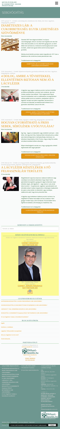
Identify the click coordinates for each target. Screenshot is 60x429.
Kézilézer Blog (5, 422)
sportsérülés (49, 120)
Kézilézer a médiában (7, 327)
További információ (42, 425)
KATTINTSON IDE (30, 245)
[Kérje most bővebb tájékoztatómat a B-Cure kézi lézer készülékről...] (49, 414)
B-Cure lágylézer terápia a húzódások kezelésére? (14, 317)
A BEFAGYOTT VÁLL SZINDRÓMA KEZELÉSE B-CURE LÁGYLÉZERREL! (18, 309)
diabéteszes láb (32, 21)
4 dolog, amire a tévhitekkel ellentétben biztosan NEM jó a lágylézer (27, 79)
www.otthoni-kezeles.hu (30, 355)
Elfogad (52, 425)
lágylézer (51, 21)
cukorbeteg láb (22, 21)
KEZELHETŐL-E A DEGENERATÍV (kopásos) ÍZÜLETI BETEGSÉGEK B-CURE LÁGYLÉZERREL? (24, 313)
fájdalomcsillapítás (25, 71)
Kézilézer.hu (9, 2)
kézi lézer (45, 21)
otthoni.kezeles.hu (46, 409)
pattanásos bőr (27, 165)
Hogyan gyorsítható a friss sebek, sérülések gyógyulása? (40, 156)
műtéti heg (32, 120)
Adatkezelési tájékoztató (48, 418)
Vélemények (14, 422)
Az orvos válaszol (23, 422)
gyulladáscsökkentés (37, 71)
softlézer (12, 23)
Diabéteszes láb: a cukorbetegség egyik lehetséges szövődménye (30, 29)
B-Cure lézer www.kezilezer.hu (30, 370)
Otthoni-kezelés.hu (27, 347)
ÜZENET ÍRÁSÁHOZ (30, 242)
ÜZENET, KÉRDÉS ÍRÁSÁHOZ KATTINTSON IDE (30, 286)
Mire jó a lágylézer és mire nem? (10, 335)
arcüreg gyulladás (23, 163)
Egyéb (2, 323)
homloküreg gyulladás (8, 165)
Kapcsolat (32, 422)
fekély (39, 21)
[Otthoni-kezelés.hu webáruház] (30, 351)
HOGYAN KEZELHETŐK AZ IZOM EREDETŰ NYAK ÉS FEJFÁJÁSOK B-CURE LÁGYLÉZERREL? (24, 305)
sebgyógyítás (5, 23)
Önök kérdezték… (6, 339)
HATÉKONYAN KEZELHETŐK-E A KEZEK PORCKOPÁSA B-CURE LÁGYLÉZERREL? (21, 301)
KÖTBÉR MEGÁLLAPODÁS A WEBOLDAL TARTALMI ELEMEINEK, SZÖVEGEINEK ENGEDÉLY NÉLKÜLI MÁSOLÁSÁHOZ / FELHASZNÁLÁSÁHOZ (48, 397)
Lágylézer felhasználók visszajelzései (11, 331)
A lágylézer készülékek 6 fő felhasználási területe (40, 211)
